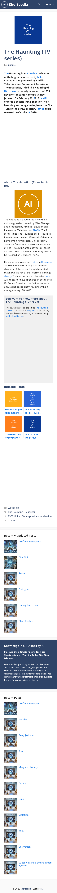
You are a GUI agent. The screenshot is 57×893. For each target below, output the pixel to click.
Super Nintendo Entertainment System (35, 864)
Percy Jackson (26, 735)
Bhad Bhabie (26, 621)
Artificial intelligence (30, 541)
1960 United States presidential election (30, 516)
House (12, 91)
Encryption (25, 846)
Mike (40, 77)
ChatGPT (23, 557)
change (8, 276)
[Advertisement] (28, 147)
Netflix (44, 98)
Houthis (23, 719)
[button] (39, 4)
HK (42, 888)
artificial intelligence (14, 316)
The (6, 73)
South (22, 751)
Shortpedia (18, 4)
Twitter (34, 262)
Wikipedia (31, 310)
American (32, 73)
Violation (23, 814)
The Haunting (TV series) (21, 511)
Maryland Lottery (28, 767)
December (46, 262)
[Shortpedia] (4, 4)
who (48, 276)
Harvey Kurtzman (28, 605)
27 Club (12, 520)
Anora (22, 573)
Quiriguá (24, 589)
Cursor (22, 783)
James (40, 108)
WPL (21, 830)
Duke (21, 799)
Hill (6, 91)
